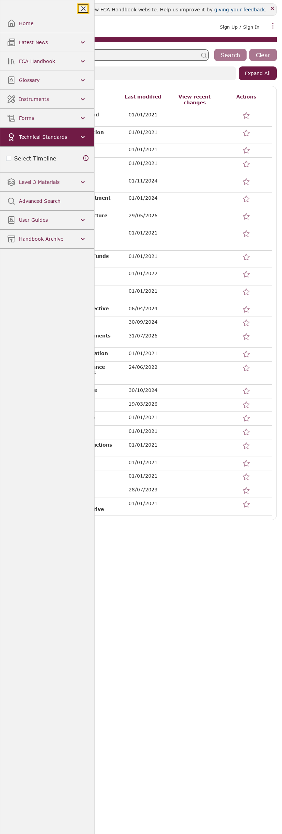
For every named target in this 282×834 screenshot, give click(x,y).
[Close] (272, 9)
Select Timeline (35, 158)
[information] (86, 158)
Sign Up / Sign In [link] (239, 27)
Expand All (258, 73)
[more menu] (273, 26)
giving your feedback (239, 9)
